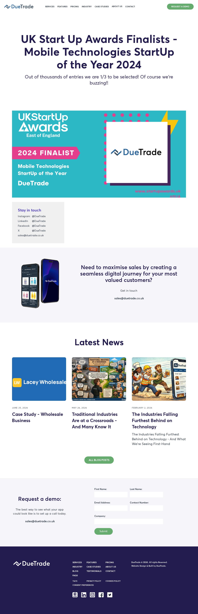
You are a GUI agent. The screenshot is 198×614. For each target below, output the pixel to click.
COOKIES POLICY (113, 581)
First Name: (100, 489)
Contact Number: (139, 503)
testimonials (94, 571)
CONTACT (110, 571)
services (77, 562)
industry (87, 6)
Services (49, 6)
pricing (74, 6)
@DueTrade (39, 216)
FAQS (75, 575)
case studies (102, 6)
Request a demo (180, 6)
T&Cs (74, 581)
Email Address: (102, 503)
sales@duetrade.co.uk (31, 235)
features (62, 6)
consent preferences (83, 585)
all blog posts (99, 460)
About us (111, 566)
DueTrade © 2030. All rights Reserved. (149, 562)
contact (130, 6)
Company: (100, 516)
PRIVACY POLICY (94, 581)
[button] (117, 6)
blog (75, 571)
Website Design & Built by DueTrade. (148, 566)
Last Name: (136, 489)
